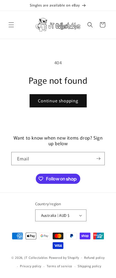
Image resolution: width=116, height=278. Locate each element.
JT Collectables (36, 257)
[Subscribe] (98, 158)
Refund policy (94, 257)
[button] (11, 25)
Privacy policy (30, 266)
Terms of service (59, 266)
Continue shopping (58, 100)
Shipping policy (89, 266)
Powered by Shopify (64, 257)
